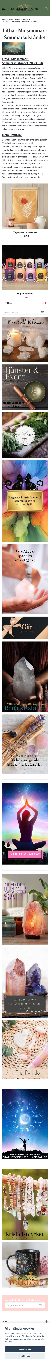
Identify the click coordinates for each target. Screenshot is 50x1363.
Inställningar (25, 1356)
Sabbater (27, 34)
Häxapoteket (14, 34)
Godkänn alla (25, 1349)
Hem (4, 34)
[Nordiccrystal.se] (25, 16)
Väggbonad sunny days (25, 247)
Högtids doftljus (25, 308)
